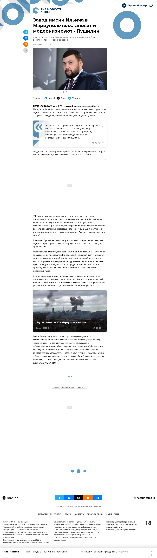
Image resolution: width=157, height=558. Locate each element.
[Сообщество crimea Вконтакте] (69, 497)
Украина (56, 387)
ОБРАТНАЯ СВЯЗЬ (95, 514)
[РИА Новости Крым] (47, 10)
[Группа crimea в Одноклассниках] (88, 497)
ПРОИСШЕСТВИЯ (85, 507)
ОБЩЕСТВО (72, 507)
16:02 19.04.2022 (39, 44)
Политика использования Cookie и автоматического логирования (25, 536)
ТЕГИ (116, 514)
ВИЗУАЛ (97, 507)
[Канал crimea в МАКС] (97, 497)
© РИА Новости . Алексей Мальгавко (44, 92)
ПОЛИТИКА (61, 507)
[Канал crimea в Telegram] (59, 497)
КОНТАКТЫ (79, 514)
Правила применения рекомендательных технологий (25, 542)
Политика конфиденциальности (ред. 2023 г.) (21, 540)
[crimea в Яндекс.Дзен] (78, 497)
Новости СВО (82, 387)
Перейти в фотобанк (62, 92)
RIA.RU (108, 514)
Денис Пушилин (68, 387)
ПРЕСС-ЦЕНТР (56, 514)
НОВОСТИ (43, 514)
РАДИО (68, 514)
